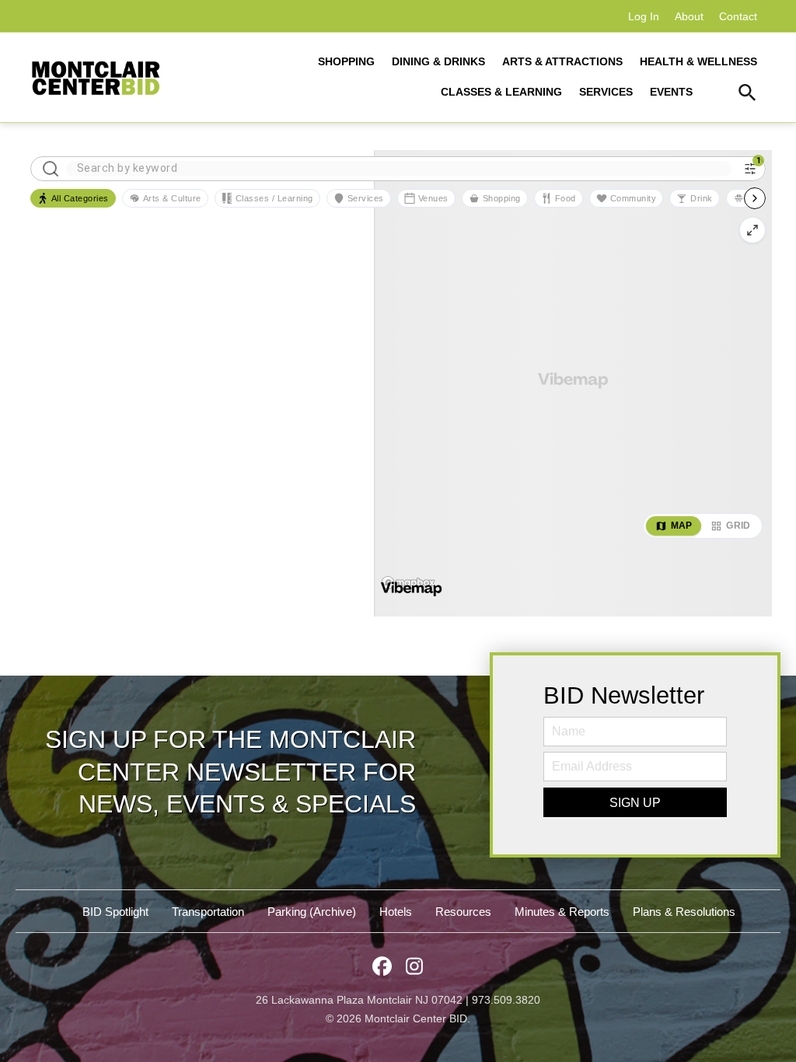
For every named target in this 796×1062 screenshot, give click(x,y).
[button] (747, 95)
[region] (573, 383)
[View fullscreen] (752, 230)
